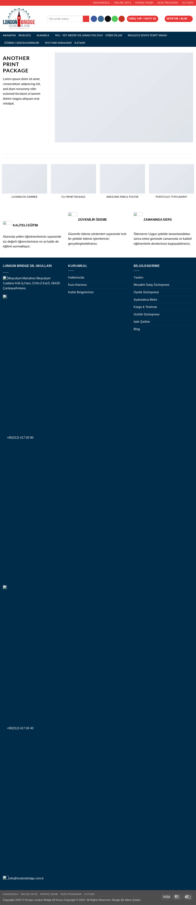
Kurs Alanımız (77, 284)
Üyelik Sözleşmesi (146, 292)
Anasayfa (9, 35)
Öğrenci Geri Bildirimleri (21, 43)
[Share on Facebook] (5, 112)
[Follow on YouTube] (121, 19)
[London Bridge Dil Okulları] (22, 19)
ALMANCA (43, 35)
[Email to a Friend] (14, 112)
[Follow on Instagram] (101, 19)
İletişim (187, 3)
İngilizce (25, 35)
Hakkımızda (101, 3)
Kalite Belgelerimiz (81, 292)
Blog (137, 329)
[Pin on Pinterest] (19, 112)
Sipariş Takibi (144, 3)
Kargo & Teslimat (145, 307)
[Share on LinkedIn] (23, 112)
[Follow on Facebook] (94, 19)
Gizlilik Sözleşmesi (146, 314)
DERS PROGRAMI (167, 3)
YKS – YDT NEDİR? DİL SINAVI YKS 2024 (79, 35)
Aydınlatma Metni (145, 299)
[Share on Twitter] (9, 112)
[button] (142, 19)
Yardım (138, 277)
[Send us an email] (108, 19)
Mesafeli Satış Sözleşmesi (151, 284)
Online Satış (122, 3)
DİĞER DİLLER (113, 35)
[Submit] (86, 19)
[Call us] (115, 19)
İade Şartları (142, 321)
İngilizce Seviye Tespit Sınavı (147, 35)
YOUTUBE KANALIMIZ (58, 43)
